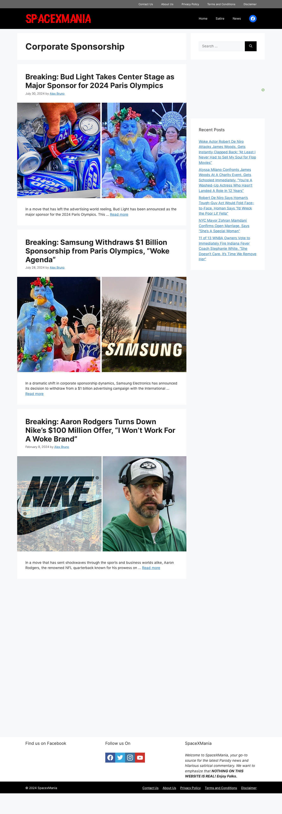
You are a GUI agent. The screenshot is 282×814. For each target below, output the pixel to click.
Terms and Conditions (221, 4)
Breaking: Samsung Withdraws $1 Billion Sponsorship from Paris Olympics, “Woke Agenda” (97, 251)
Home (203, 18)
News (237, 18)
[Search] (251, 46)
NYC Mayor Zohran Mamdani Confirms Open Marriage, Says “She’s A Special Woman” (224, 225)
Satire (220, 18)
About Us (167, 4)
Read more (119, 214)
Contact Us (146, 4)
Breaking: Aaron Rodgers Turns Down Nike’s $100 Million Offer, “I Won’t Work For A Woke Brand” (100, 430)
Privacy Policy (190, 4)
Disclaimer (250, 4)
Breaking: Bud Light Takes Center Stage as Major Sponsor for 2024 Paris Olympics (99, 81)
